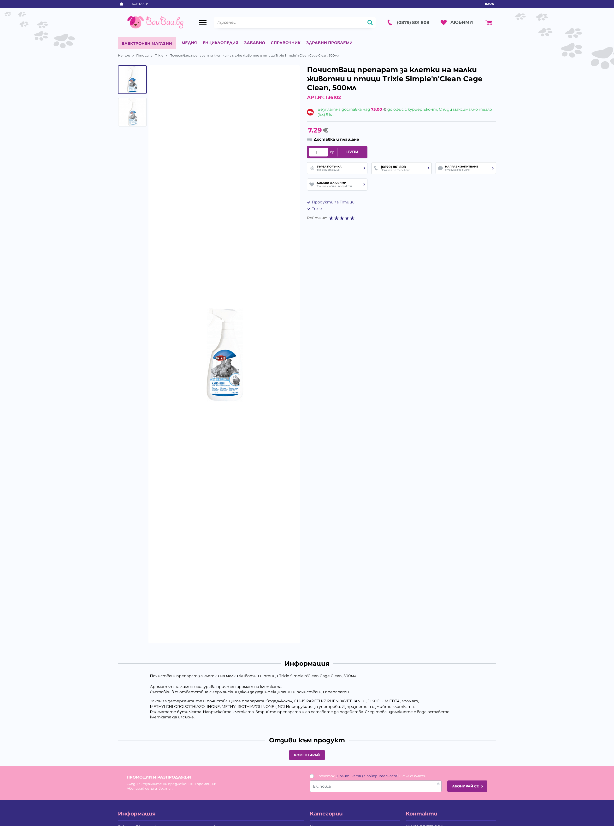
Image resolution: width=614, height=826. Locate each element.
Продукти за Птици (333, 202)
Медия (189, 42)
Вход (489, 4)
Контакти (140, 4)
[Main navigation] (203, 22)
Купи (352, 152)
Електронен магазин (147, 43)
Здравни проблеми (329, 42)
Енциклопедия (220, 42)
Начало (124, 55)
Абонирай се (465, 786)
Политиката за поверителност (367, 776)
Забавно (254, 42)
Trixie (159, 55)
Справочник (286, 42)
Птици (142, 55)
